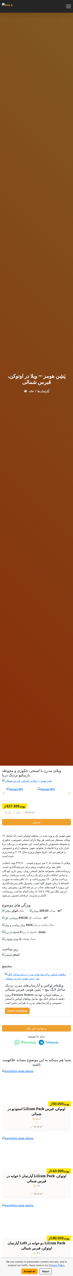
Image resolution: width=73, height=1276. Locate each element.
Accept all (29, 1271)
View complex (17, 1011)
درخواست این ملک (36, 1028)
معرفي (37, 822)
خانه (31, 391)
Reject (45, 1271)
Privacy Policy (57, 1265)
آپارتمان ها (43, 391)
